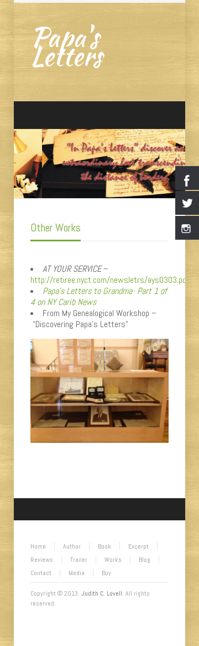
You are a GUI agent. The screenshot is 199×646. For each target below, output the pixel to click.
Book (104, 546)
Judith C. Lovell (101, 593)
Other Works (55, 227)
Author (72, 546)
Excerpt (138, 546)
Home (38, 546)
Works (113, 559)
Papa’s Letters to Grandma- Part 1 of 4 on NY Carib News (98, 296)
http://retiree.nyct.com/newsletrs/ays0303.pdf (109, 280)
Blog (144, 559)
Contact (40, 573)
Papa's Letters (66, 46)
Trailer (78, 559)
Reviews (41, 559)
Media (77, 573)
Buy (106, 573)
